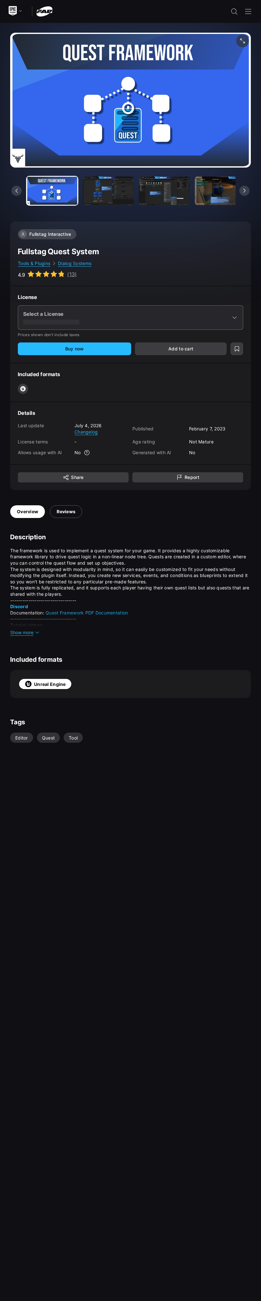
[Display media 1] (108, 190)
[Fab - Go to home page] (44, 11)
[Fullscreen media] (242, 41)
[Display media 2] (164, 190)
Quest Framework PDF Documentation (87, 612)
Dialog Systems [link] (74, 263)
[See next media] (244, 191)
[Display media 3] (220, 190)
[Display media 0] (52, 190)
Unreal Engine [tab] (50, 684)
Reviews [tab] (66, 511)
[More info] (87, 452)
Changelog (86, 432)
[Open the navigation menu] (248, 11)
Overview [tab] (27, 511)
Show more (21, 632)
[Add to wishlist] (236, 348)
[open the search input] (234, 11)
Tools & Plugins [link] (34, 263)
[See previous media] (16, 191)
